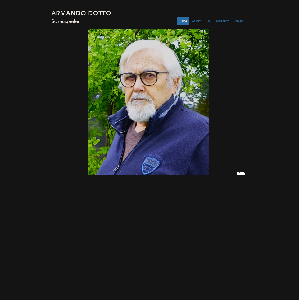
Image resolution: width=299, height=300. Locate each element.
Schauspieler (65, 21)
